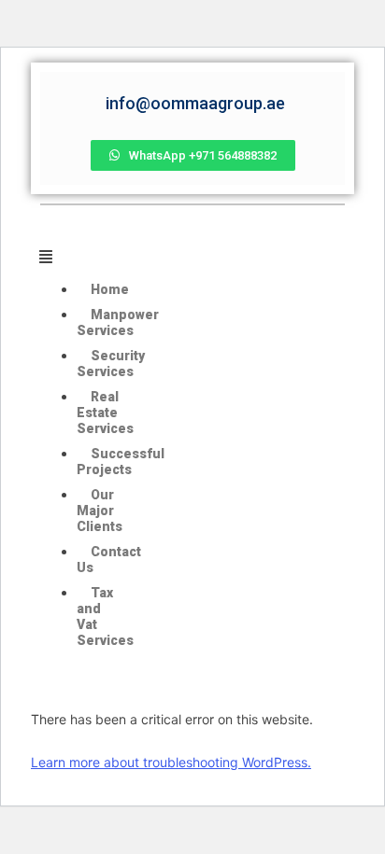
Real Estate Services (105, 412)
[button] (78, 256)
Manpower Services (118, 322)
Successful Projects (120, 461)
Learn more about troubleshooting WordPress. (171, 762)
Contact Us (109, 559)
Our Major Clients (99, 510)
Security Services (111, 363)
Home (110, 289)
